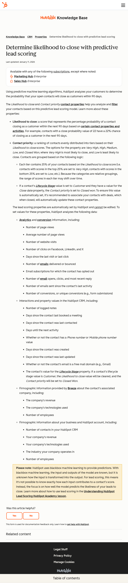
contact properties (72, 104)
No (31, 515)
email (43, 278)
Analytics (25, 220)
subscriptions (61, 71)
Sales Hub (20, 81)
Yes (14, 515)
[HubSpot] (4, 5)
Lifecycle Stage (45, 185)
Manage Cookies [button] (64, 562)
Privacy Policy (63, 555)
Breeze (72, 388)
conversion (44, 220)
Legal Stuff (61, 549)
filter (115, 104)
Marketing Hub (23, 76)
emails (44, 264)
